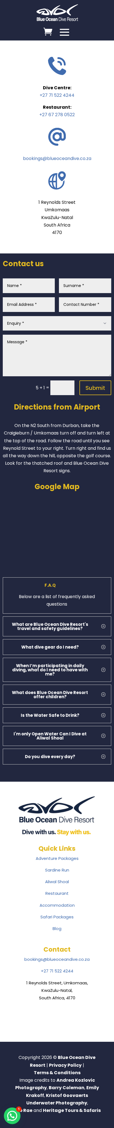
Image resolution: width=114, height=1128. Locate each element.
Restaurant (57, 893)
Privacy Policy (65, 1065)
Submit (95, 388)
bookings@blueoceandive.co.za (57, 158)
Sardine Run (57, 870)
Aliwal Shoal (57, 882)
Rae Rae (22, 1110)
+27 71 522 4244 (57, 95)
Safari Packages (57, 917)
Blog (57, 928)
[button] (12, 1115)
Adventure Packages (57, 858)
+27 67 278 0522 (57, 114)
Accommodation (57, 905)
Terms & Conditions (57, 1072)
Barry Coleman (66, 1087)
